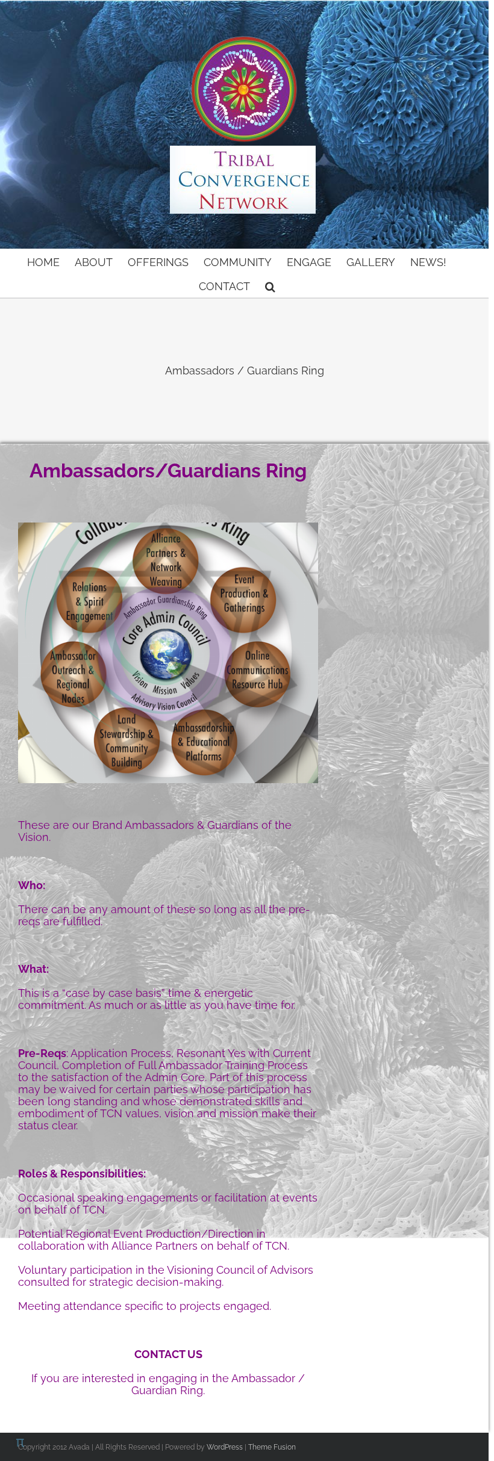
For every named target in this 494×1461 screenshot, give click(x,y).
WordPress (225, 1447)
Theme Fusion (272, 1447)
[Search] (270, 285)
